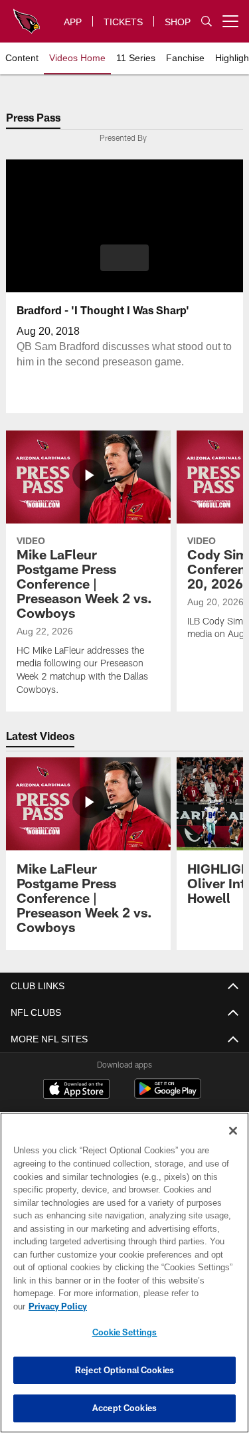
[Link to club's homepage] (26, 16)
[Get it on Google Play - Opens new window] (168, 1095)
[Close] (233, 1144)
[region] (124, 1279)
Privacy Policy (160, 1306)
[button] (124, 257)
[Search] (206, 22)
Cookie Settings (124, 1332)
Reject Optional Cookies (124, 1370)
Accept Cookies (124, 1407)
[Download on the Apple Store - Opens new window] (76, 1090)
